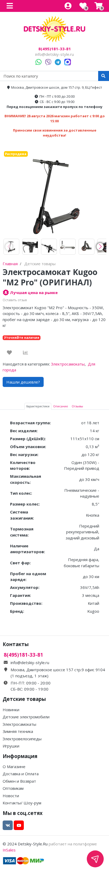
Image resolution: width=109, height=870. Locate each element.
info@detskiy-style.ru (54, 54)
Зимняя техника (18, 731)
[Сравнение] (25, 352)
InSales (9, 850)
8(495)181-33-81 (54, 48)
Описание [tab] (60, 406)
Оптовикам (13, 788)
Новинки (11, 709)
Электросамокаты (68, 364)
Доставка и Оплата (21, 773)
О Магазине (14, 766)
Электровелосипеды (22, 738)
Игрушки (11, 746)
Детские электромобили (26, 716)
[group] (11, 247)
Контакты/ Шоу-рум (22, 802)
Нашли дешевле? (23, 382)
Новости (11, 795)
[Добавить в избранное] (9, 352)
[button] (100, 247)
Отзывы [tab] (77, 406)
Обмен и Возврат (19, 781)
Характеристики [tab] (37, 406)
